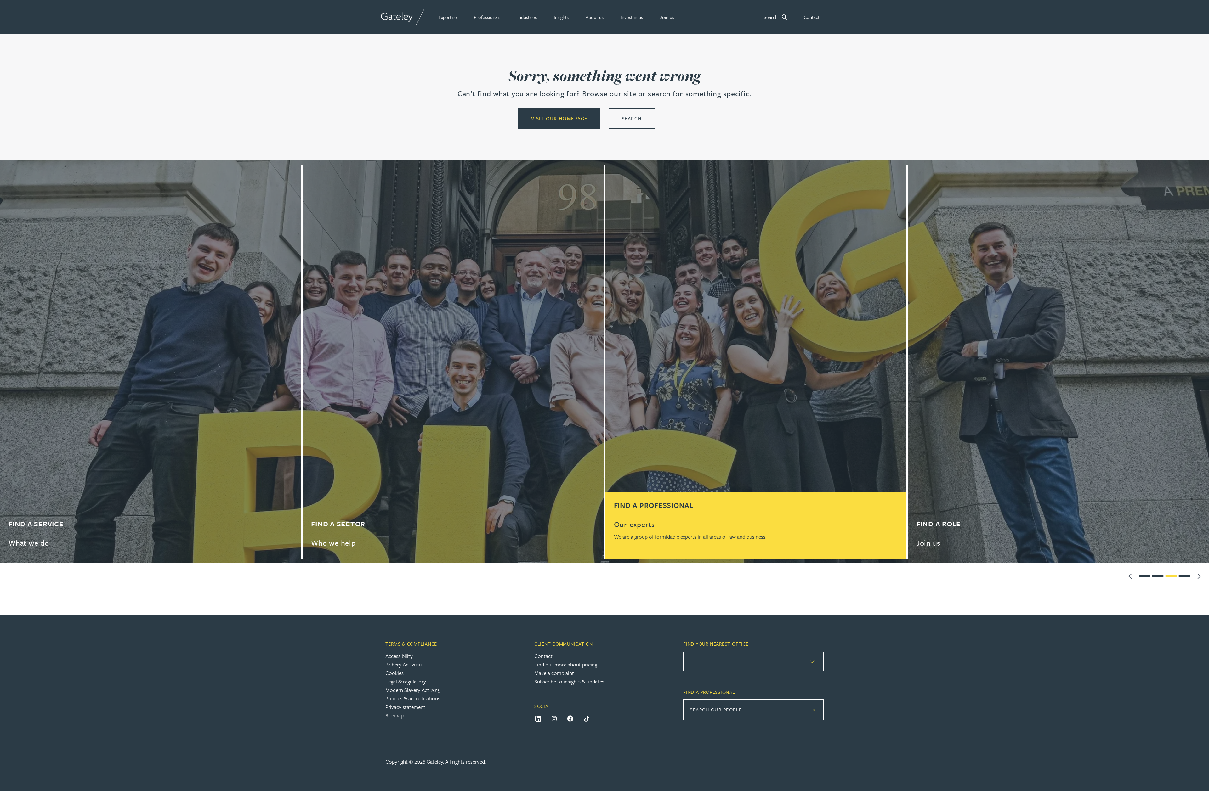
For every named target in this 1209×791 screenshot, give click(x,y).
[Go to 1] (1144, 575)
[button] (447, 17)
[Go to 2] (1158, 575)
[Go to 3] (1171, 575)
